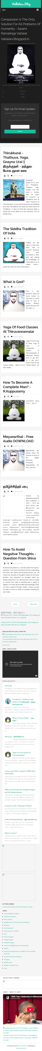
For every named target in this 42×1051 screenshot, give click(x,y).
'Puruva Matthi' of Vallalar (11, 913)
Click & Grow (6, 645)
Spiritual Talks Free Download (12, 956)
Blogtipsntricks (21, 1048)
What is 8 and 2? (11, 833)
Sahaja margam (8, 940)
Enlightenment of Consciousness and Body (16, 922)
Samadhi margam (9, 942)
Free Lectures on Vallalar (11, 931)
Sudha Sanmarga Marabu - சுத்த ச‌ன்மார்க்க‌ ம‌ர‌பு (21, 819)
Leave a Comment (18, 176)
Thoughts (6, 959)
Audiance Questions (10, 916)
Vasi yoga (8, 686)
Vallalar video (8, 962)
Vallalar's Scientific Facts (11, 965)
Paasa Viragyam (9, 937)
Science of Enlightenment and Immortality (16, 945)
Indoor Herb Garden (18, 907)
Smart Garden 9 (7, 907)
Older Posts (33, 604)
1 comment (16, 396)
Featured (6, 925)
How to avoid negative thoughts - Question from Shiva (19, 553)
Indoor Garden (28, 907)
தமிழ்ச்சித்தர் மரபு (15, 486)
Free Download (8, 928)
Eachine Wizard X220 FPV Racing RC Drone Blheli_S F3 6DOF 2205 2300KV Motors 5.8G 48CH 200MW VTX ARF (20, 1037)
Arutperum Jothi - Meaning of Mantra (18, 806)
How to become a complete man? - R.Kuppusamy (17, 386)
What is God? (14, 282)
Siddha (6, 948)
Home (15, 604)
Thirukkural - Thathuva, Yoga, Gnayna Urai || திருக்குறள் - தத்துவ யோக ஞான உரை (17, 162)
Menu (4, 10)
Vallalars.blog (22, 1046)
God (5, 934)
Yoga (5, 968)
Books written (8, 919)
